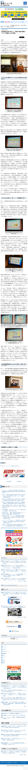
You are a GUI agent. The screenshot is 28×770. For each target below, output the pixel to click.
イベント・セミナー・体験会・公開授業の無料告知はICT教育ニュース (14, 718)
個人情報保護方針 (9, 762)
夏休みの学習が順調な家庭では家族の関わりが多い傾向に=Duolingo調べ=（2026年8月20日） (14, 735)
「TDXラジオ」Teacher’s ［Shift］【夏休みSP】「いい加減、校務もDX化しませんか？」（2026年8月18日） (14, 607)
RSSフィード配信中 (14, 621)
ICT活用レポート (5, 682)
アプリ (4, 657)
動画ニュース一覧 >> (22, 617)
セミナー (4, 649)
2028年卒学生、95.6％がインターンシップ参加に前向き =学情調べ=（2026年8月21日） (13, 510)
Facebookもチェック (14, 626)
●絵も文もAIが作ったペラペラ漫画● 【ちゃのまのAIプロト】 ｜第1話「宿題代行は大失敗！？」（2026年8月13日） (14, 571)
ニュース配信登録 (19, 8)
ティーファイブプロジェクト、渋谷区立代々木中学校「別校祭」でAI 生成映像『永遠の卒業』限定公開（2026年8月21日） (13, 521)
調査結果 (4, 653)
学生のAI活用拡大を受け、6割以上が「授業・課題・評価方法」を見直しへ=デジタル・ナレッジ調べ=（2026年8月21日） (14, 506)
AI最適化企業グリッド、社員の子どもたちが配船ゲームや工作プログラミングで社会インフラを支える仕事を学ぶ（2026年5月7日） (14, 687)
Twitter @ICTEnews (14, 631)
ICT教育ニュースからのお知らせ (9, 748)
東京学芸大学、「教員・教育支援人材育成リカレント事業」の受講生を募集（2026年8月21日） (13, 513)
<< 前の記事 (8, 481)
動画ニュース (4, 589)
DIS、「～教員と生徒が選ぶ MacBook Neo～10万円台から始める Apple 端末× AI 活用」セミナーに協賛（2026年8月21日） (14, 496)
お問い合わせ (24, 762)
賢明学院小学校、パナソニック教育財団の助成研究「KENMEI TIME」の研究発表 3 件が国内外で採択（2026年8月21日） (13, 517)
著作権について (17, 762)
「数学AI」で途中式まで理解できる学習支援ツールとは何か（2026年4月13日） (14, 691)
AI (3, 659)
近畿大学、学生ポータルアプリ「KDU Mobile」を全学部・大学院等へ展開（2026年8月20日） (14, 727)
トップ (2, 25)
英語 (4, 662)
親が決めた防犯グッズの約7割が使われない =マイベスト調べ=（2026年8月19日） (14, 739)
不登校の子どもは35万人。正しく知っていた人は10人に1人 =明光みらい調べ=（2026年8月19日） (14, 731)
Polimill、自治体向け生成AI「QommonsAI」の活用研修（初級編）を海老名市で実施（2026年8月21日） (13, 499)
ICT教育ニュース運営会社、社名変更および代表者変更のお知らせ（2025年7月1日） (14, 752)
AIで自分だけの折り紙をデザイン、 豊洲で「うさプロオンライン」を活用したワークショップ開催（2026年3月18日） (14, 694)
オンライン (5, 646)
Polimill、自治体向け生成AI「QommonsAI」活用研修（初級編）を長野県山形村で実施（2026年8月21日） (13, 503)
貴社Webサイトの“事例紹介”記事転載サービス (12, 713)
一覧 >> (25, 706)
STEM (4, 660)
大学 (4, 655)
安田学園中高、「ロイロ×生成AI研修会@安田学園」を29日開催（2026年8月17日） (14, 743)
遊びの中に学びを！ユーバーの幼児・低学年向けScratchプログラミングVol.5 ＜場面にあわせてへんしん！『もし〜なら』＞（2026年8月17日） (14, 566)
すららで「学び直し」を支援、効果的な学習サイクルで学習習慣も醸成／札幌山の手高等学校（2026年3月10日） (14, 699)
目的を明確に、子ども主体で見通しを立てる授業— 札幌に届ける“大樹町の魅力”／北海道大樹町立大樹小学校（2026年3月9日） (14, 703)
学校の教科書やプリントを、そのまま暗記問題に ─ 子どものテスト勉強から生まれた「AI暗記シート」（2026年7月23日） (14, 575)
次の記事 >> (19, 481)
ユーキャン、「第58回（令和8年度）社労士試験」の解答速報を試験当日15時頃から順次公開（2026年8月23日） (13, 491)
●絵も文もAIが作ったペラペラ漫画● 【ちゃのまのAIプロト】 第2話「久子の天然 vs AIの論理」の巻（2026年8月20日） (15, 562)
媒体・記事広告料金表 (9, 8)
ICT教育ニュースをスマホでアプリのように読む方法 (14, 715)
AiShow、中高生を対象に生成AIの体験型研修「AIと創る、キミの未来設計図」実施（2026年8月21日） (13, 525)
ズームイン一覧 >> (23, 581)
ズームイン (7, 25)
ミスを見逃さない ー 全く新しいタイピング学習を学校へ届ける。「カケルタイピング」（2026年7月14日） (14, 579)
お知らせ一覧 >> (23, 754)
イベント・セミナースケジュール (10, 585)
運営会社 (2, 762)
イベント (4, 647)
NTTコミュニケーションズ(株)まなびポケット (10, 465)
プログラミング (6, 651)
